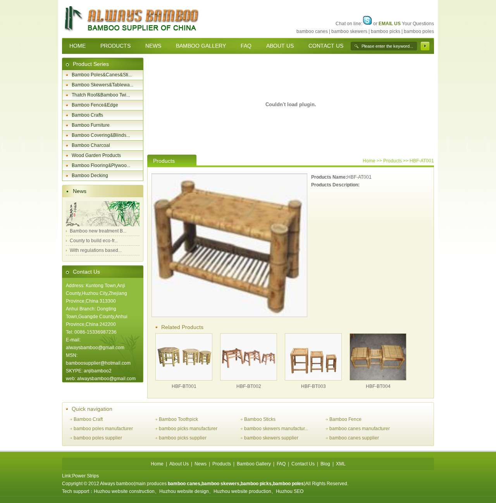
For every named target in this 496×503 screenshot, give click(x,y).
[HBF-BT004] (378, 378)
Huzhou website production (242, 491)
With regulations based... (96, 250)
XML (341, 464)
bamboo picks (385, 31)
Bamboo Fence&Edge (95, 105)
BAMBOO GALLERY (201, 46)
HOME (77, 46)
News (79, 191)
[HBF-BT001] (184, 378)
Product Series (91, 64)
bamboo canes (312, 31)
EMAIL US (390, 23)
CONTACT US (325, 46)
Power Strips (85, 476)
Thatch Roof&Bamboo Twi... (101, 95)
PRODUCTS (115, 46)
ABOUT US (280, 46)
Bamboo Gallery (254, 464)
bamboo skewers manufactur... (276, 428)
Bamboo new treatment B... (98, 231)
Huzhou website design (184, 491)
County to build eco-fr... (94, 240)
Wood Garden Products (96, 155)
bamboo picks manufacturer (188, 428)
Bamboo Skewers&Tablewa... (102, 85)
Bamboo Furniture (91, 125)
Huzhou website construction (124, 491)
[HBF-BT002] (248, 378)
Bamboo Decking (90, 175)
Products (221, 464)
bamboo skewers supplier (271, 438)
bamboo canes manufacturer (359, 428)
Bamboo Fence (345, 419)
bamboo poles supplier (98, 438)
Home (369, 161)
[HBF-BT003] (313, 378)
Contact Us (86, 272)
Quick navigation (92, 409)
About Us (179, 464)
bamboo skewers (349, 31)
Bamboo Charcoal (91, 145)
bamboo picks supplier (183, 438)
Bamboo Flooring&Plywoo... (101, 165)
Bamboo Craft (88, 419)
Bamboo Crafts (87, 115)
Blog (325, 464)
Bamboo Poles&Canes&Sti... (102, 75)
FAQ (246, 46)
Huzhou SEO (289, 491)
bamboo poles (419, 31)
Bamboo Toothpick (178, 419)
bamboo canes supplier (354, 438)
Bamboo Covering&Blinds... (101, 135)
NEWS (153, 46)
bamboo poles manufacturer (103, 428)
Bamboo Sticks (260, 419)
